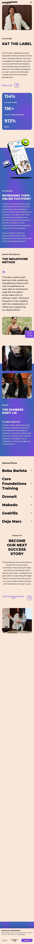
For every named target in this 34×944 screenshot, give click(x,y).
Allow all (26, 940)
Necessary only (15, 940)
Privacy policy (21, 934)
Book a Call (29, 334)
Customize (4, 940)
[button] (31, 2)
